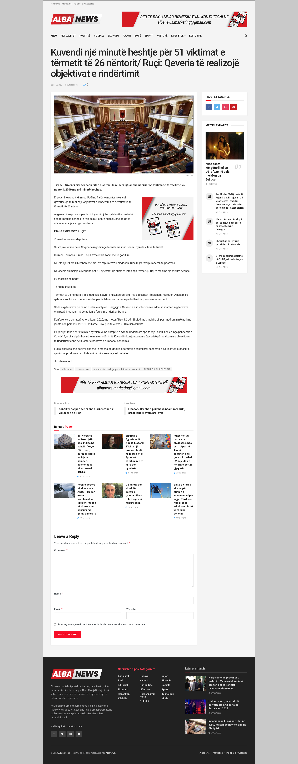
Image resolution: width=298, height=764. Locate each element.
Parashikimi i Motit (147, 695)
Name (58, 593)
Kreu (54, 35)
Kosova (144, 676)
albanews (67, 369)
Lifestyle (177, 35)
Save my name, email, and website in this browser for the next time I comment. (102, 624)
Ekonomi (113, 35)
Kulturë (162, 35)
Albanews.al (64, 753)
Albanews (55, 4)
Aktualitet (68, 35)
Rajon (127, 35)
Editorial (195, 35)
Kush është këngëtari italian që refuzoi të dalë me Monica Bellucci (218, 171)
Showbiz (166, 680)
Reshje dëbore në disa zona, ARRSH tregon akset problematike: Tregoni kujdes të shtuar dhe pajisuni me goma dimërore (86, 499)
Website (131, 609)
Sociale (99, 35)
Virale (165, 698)
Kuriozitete (146, 685)
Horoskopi (124, 694)
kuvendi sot (83, 369)
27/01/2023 (84, 518)
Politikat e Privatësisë (84, 4)
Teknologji (168, 694)
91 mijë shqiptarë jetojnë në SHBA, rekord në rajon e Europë (229, 259)
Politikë (85, 35)
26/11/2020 (56, 84)
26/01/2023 (132, 507)
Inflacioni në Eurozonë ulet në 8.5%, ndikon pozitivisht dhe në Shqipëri (227, 725)
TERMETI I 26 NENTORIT (157, 369)
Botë (138, 35)
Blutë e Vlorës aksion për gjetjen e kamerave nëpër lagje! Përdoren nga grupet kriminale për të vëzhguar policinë (183, 499)
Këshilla (122, 698)
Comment (61, 550)
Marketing (67, 4)
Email (58, 609)
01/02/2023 (84, 476)
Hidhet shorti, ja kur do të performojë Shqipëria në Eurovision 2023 (223, 705)
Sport (149, 35)
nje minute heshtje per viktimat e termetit (116, 369)
